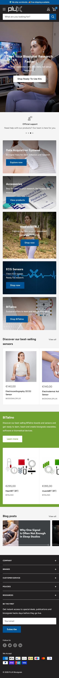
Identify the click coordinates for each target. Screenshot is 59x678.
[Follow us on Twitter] (10, 645)
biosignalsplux (13, 398)
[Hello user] (48, 9)
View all (52, 339)
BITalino (9, 495)
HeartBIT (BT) (11, 491)
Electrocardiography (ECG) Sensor (18, 393)
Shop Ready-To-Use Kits (29, 79)
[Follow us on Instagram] (15, 645)
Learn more (12, 439)
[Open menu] (4, 9)
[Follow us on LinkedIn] (20, 645)
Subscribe (12, 629)
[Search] (52, 17)
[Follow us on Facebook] (5, 645)
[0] (54, 9)
